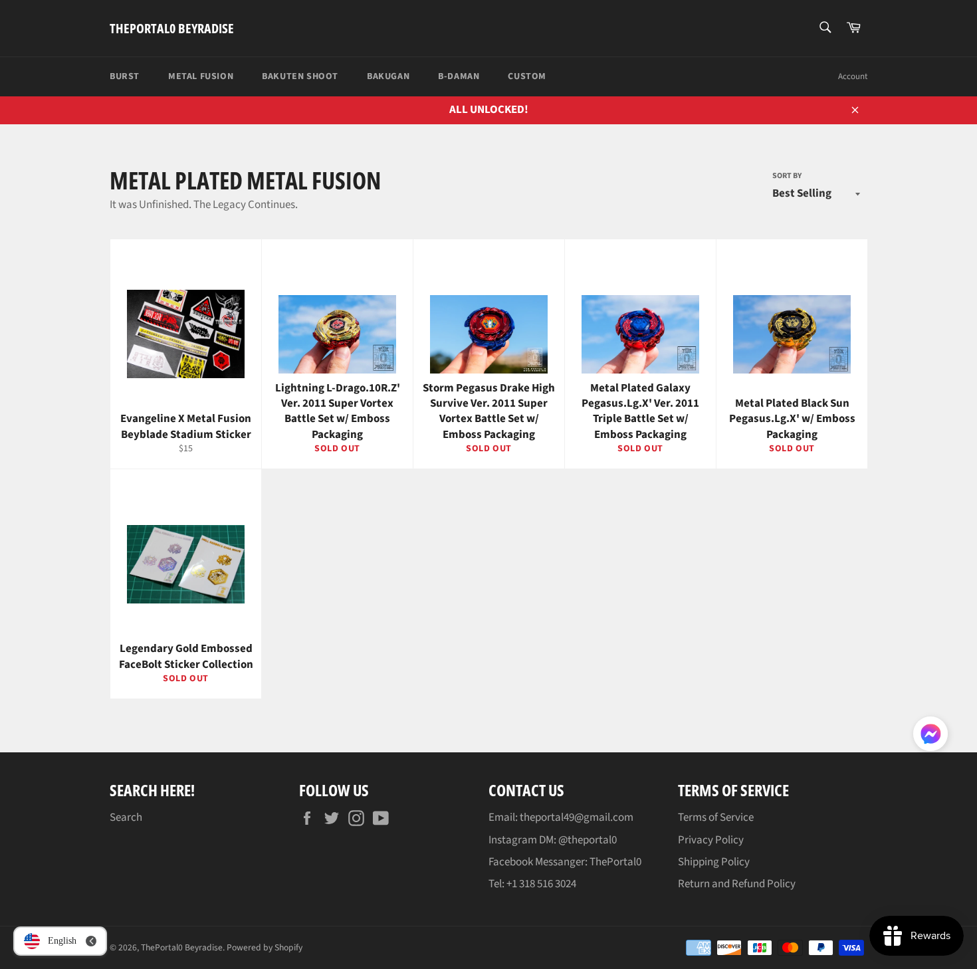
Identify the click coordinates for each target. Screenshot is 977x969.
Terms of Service (716, 817)
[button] (930, 736)
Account (852, 76)
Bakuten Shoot (300, 76)
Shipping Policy (714, 862)
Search (126, 817)
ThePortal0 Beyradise (172, 28)
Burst (125, 76)
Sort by (787, 176)
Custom (527, 76)
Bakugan (388, 76)
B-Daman (458, 76)
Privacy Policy (711, 840)
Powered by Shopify (264, 947)
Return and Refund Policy (737, 884)
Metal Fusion (200, 76)
